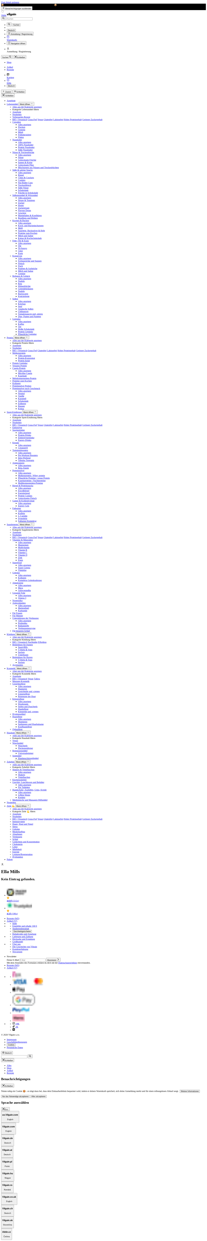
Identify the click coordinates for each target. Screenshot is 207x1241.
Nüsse (21, 157)
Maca (20, 588)
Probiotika (22, 623)
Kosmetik (11, 668)
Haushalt (11, 733)
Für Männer (17, 615)
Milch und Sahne (25, 236)
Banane (21, 406)
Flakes (21, 137)
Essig (20, 253)
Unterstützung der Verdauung (25, 618)
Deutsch (11, 86)
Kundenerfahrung (20, 949)
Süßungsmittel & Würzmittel (25, 195)
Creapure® (23, 448)
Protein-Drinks (24, 435)
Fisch (20, 266)
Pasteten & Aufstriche (27, 268)
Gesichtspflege (18, 684)
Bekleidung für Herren (22, 657)
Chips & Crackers (26, 177)
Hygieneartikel (18, 714)
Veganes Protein (19, 366)
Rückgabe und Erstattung (23, 939)
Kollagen (16, 383)
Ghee (20, 251)
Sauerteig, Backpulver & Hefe (31, 230)
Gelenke (16, 573)
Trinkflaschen (24, 777)
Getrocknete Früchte (27, 160)
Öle (19, 246)
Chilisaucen (23, 311)
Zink (20, 557)
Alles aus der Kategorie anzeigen (27, 107)
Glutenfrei (48, 119)
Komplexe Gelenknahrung (30, 580)
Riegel (21, 175)
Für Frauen (17, 613)
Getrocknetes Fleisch (27, 498)
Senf (20, 306)
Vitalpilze (22, 570)
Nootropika (17, 600)
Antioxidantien (19, 603)
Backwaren (23, 294)
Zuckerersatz (23, 208)
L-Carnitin (22, 516)
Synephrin (22, 518)
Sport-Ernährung (14, 412)
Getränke (16, 319)
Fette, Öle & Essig (20, 241)
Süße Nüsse (23, 188)
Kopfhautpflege (25, 727)
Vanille (21, 396)
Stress (15, 826)
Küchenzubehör (19, 780)
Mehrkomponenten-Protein (24, 378)
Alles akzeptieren (38, 1096)
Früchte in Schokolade (28, 193)
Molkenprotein (18, 353)
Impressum (11, 1039)
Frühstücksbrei (24, 135)
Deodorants (23, 704)
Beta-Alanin (23, 468)
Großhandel (17, 941)
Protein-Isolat (24, 360)
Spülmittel (16, 756)
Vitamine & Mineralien (22, 540)
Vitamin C (22, 552)
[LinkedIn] (13, 1030)
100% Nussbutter (25, 145)
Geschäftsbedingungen (17, 1042)
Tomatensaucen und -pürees (30, 314)
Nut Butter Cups (25, 182)
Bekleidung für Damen (22, 645)
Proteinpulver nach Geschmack (26, 388)
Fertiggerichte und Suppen (30, 261)
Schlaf (15, 839)
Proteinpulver (18, 470)
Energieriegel (24, 493)
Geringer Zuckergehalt (92, 119)
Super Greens (24, 568)
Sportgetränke (18, 430)
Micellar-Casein (25, 373)
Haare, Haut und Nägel (22, 824)
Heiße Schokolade (26, 329)
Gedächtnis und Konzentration (26, 842)
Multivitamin (23, 547)
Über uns (16, 944)
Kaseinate (22, 376)
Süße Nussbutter (25, 150)
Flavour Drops (24, 210)
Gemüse (21, 273)
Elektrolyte (17, 427)
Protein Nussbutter (26, 147)
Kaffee (21, 324)
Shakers (21, 775)
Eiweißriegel (23, 490)
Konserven (17, 256)
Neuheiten (17, 114)
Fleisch (21, 263)
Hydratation (17, 857)
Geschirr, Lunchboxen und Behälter (28, 782)
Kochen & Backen (20, 220)
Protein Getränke (25, 331)
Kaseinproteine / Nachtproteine (32, 480)
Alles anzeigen (24, 124)
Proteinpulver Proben (21, 386)
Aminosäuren (18, 463)
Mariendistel (23, 608)
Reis (20, 283)
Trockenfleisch (24, 185)
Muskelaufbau (18, 831)
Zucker (21, 203)
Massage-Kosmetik (20, 681)
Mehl (20, 228)
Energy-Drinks (24, 440)
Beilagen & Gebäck (21, 276)
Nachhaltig (32, 642)
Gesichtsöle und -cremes (29, 691)
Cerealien (16, 122)
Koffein (21, 513)
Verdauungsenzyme (26, 628)
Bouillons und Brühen (28, 218)
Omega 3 (22, 598)
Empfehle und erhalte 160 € (24, 926)
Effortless (42, 642)
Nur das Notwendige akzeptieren (15, 1096)
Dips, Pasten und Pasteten (29, 316)
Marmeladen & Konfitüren (30, 215)
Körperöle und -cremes (28, 711)
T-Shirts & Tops (25, 650)
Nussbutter (17, 140)
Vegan (40, 119)
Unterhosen (23, 655)
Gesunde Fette (18, 593)
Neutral (21, 393)
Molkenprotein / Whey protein (31, 475)
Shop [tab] (9, 1068)
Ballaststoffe (23, 626)
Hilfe (14, 923)
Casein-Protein (18, 368)
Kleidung (11, 634)
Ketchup (22, 304)
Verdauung (17, 837)
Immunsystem (18, 821)
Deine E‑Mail (13, 960)
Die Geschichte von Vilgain (24, 946)
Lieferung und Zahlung (22, 936)
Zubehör (11, 762)
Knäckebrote (23, 296)
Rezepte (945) (13, 918)
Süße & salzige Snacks (22, 170)
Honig (21, 205)
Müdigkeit (17, 849)
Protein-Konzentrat (26, 358)
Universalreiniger (25, 753)
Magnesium (23, 545)
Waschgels (22, 745)
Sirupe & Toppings (26, 200)
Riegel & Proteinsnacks (22, 485)
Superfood (17, 562)
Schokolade (23, 190)
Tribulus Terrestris (26, 460)
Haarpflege (17, 716)
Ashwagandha (24, 590)
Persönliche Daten (15, 1047)
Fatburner (16, 508)
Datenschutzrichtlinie (67, 963)
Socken (21, 652)
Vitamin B (22, 550)
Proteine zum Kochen (27, 233)
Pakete (10, 859)
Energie (15, 852)
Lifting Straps (24, 795)
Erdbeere (22, 403)
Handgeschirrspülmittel (28, 758)
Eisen (20, 560)
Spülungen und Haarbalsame (31, 724)
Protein (10, 337)
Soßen (15, 299)
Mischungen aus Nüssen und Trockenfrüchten (38, 167)
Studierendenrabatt (20, 928)
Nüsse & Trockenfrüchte (23, 152)
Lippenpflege (24, 694)
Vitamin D (22, 555)
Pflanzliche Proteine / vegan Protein (34, 478)
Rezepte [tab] (10, 1073)
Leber (15, 847)
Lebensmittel (13, 104)
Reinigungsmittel (19, 751)
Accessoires (17, 665)
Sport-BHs (23, 647)
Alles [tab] (9, 1065)
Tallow (37, 679)
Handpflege (23, 709)
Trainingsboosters (20, 450)
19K (17, 1024)
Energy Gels (23, 506)
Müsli (20, 132)
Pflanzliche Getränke (27, 334)
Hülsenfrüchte (24, 286)
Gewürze (22, 213)
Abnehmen (17, 834)
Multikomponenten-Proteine (30, 483)
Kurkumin (22, 610)
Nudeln (21, 281)
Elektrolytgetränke (26, 437)
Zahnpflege (17, 729)
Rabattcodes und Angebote (24, 934)
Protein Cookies (25, 496)
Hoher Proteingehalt (73, 119)
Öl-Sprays (22, 248)
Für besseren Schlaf (21, 631)
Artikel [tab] (10, 1070)
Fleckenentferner (25, 748)
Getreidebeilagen (25, 289)
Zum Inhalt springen (10, 2)
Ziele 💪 (11, 806)
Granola (21, 129)
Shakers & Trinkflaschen (23, 769)
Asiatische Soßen (25, 309)
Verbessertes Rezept (21, 117)
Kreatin (15, 443)
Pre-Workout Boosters (28, 455)
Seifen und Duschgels (27, 706)
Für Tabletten (24, 787)
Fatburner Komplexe (27, 521)
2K (16, 1027)
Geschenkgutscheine (22, 931)
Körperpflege (18, 699)
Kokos (21, 408)
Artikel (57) (12, 921)
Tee (19, 326)
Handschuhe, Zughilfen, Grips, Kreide (29, 790)
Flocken (21, 127)
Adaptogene (17, 583)
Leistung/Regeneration (22, 854)
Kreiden (21, 797)
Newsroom (17, 952)
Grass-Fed (32, 119)
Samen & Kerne (25, 162)
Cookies (21, 180)
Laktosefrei (58, 119)
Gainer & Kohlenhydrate (23, 501)
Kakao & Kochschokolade (30, 238)
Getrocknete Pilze (26, 165)
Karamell (22, 398)
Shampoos (22, 722)
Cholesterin (17, 844)
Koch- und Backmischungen (31, 225)
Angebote (11, 100)
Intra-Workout (24, 458)
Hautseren (22, 689)
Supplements (13, 524)
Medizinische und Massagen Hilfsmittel (29, 800)
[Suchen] (3, 18)
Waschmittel (17, 743)
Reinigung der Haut (27, 696)
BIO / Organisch (19, 119)
